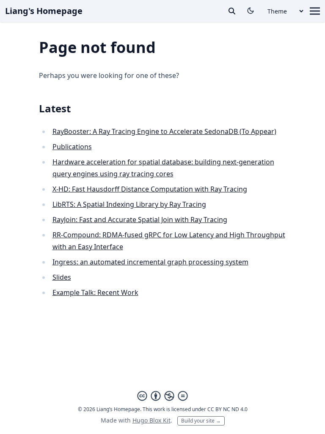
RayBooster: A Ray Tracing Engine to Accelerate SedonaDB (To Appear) (164, 131)
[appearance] (250, 10)
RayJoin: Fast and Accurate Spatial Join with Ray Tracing (139, 219)
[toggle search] (231, 11)
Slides (61, 277)
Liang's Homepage (44, 11)
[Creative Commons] (162, 396)
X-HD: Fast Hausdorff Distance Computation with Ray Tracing (149, 189)
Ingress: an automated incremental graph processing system (150, 262)
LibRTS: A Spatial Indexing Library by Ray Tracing (129, 204)
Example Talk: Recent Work (95, 292)
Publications (72, 146)
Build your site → (201, 420)
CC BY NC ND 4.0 (227, 409)
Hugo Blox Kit (151, 420)
